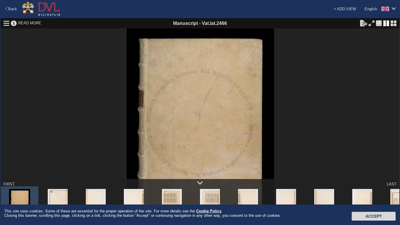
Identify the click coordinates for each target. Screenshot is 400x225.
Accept (373, 216)
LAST (391, 184)
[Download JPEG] (363, 23)
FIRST (9, 184)
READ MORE (29, 23)
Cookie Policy (208, 211)
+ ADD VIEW (345, 9)
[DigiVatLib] (41, 15)
